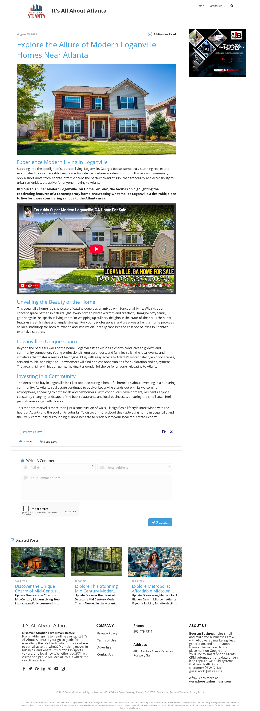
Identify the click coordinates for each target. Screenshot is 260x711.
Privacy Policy (197, 692)
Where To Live (32, 432)
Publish (162, 522)
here (138, 707)
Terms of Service (179, 692)
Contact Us (162, 692)
